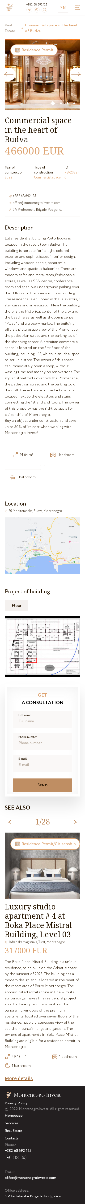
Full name (24, 715)
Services (11, 1123)
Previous (7, 74)
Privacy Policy (16, 1103)
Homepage (14, 1115)
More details (19, 1078)
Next (77, 74)
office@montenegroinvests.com (36, 203)
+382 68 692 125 (36, 5)
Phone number (27, 737)
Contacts (12, 1138)
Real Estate (10, 28)
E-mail (22, 759)
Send (42, 785)
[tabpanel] (42, 74)
